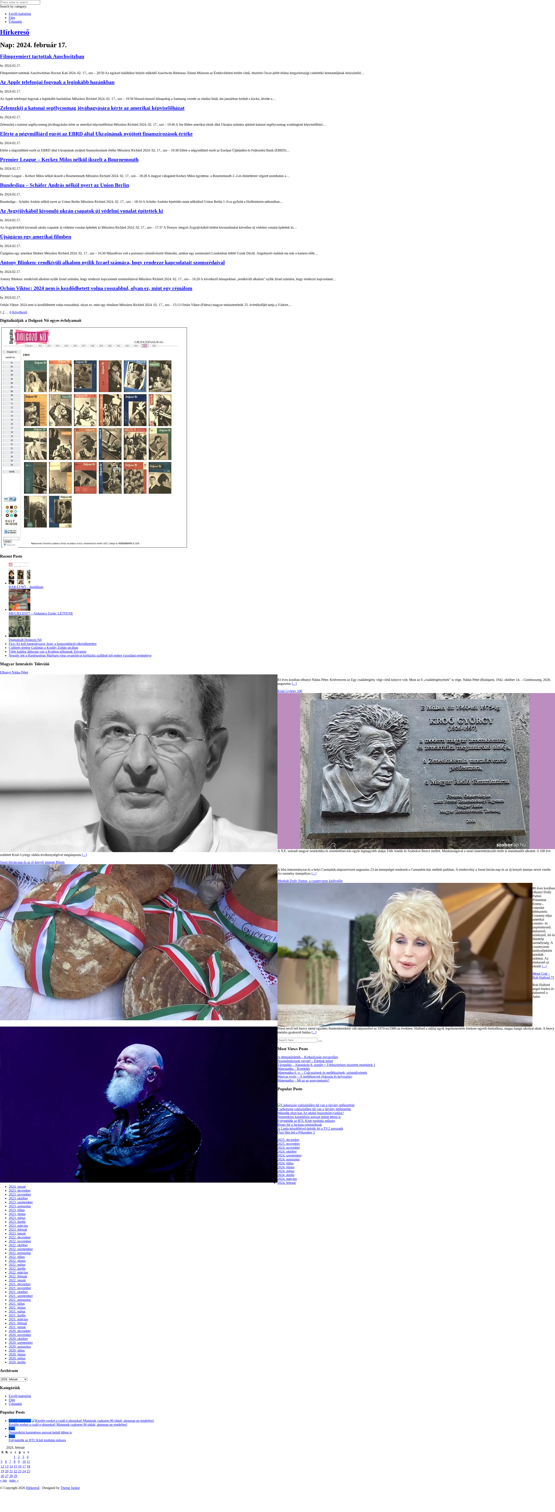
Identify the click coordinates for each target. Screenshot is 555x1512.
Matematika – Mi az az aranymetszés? (303, 1080)
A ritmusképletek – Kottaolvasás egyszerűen (308, 1057)
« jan (3, 1480)
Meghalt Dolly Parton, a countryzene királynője (310, 881)
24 (24, 1471)
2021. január (17, 1327)
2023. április (17, 1222)
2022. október (18, 1245)
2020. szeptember (21, 1342)
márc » (14, 1480)
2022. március (18, 1272)
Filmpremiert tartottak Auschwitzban (42, 56)
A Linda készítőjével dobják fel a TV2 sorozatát (310, 1128)
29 (15, 1476)
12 (2, 1466)
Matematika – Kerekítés (294, 1069)
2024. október (287, 1151)
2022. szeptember (21, 1249)
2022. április (17, 1268)
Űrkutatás (15, 21)
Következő (19, 312)
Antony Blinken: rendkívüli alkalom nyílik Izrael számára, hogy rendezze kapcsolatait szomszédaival (112, 262)
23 (19, 1471)
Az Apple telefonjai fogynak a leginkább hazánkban (57, 82)
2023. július (17, 1210)
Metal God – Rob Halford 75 (543, 975)
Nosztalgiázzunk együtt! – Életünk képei (305, 1061)
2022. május (17, 1264)
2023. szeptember (21, 1202)
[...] (294, 683)
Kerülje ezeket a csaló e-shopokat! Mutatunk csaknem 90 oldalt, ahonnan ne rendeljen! (68, 1424)
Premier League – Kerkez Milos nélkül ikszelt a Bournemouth (69, 159)
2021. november (20, 1288)
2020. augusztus (20, 1346)
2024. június (286, 1167)
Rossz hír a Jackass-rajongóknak (300, 1124)
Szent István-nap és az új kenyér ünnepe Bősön (32, 862)
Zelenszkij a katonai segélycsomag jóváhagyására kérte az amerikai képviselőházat (92, 108)
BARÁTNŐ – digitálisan (26, 587)
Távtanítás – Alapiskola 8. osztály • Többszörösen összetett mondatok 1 (326, 1065)
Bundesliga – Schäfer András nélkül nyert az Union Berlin (64, 185)
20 (6, 1471)
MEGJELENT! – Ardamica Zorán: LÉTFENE (41, 613)
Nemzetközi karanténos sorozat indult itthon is (309, 1117)
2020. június (17, 1354)
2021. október (18, 1292)
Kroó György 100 (290, 691)
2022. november (20, 1241)
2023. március (18, 1225)
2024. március (287, 1179)
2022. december (20, 1237)
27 (6, 1476)
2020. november (20, 1335)
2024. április (286, 1175)
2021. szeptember (21, 1296)
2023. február (18, 1229)
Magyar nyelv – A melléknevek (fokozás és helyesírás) (315, 1076)
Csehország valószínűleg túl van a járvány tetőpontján (314, 1109)
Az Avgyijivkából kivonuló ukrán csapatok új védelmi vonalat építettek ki (81, 211)
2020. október (18, 1339)
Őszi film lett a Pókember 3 (296, 1132)
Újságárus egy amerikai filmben (35, 236)
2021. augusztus (20, 1300)
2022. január (17, 1280)
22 (15, 1471)
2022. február (18, 1276)
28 (11, 1476)
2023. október (18, 1198)
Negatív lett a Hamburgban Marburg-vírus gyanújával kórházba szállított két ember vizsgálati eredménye (80, 655)
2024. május (286, 1171)
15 (15, 1466)
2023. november (20, 1194)
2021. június (17, 1307)
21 (11, 1471)
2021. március (18, 1319)
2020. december (20, 1331)
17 (24, 1466)
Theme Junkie (70, 1488)
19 (2, 1471)
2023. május (17, 1218)
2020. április (17, 1362)
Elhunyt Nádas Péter (14, 672)
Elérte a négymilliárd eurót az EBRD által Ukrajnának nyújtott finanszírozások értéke (96, 134)
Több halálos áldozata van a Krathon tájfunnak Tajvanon (47, 651)
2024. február (287, 1183)
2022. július (17, 1257)
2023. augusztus (20, 1206)
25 (28, 1471)
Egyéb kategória (20, 14)
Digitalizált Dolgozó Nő (25, 640)
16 (19, 1466)
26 (2, 1476)
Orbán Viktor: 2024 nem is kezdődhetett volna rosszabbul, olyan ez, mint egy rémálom (96, 288)
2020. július (17, 1350)
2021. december (20, 1284)
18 (28, 1466)
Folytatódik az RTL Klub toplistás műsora (306, 1121)
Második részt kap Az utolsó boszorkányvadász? (311, 1113)
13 (6, 1466)
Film (12, 18)
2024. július (286, 1163)
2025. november (289, 1144)
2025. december (288, 1140)
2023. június (17, 1214)
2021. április (17, 1315)
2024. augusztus (289, 1159)
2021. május (17, 1311)
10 (24, 1461)
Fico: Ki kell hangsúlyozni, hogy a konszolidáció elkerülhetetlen (52, 644)
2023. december (20, 1190)
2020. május (17, 1358)
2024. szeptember (290, 1155)
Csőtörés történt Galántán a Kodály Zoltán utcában (43, 647)
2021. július (17, 1303)
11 (28, 1461)
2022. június (17, 1261)
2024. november (289, 1147)
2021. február (18, 1323)
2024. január (17, 1186)
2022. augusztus (20, 1253)
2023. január (17, 1233)
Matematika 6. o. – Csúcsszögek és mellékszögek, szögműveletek (322, 1072)
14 (11, 1466)
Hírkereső (32, 1488)
